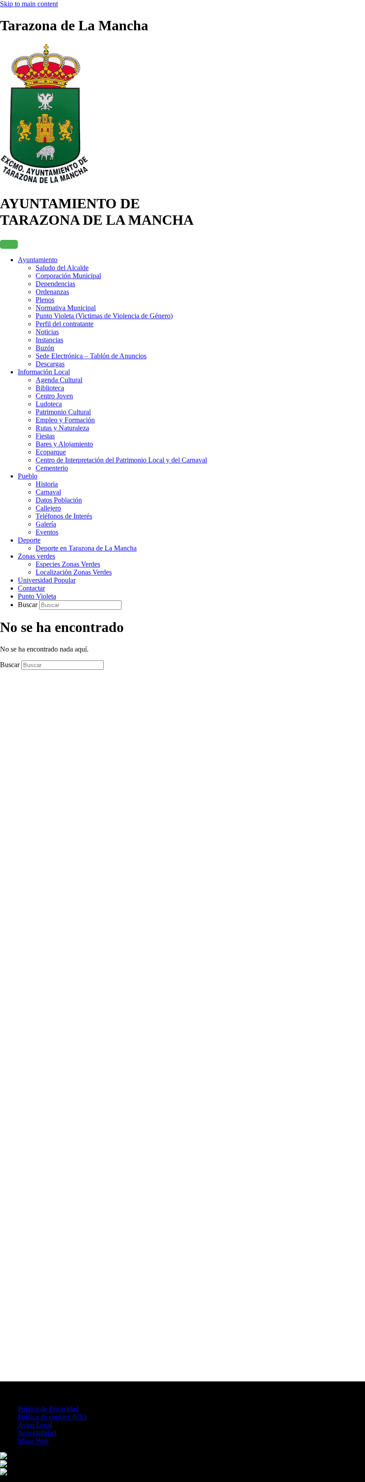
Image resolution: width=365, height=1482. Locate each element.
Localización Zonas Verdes (74, 572)
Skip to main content (29, 4)
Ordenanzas (52, 292)
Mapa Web (33, 1441)
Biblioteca (50, 388)
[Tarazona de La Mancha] (44, 182)
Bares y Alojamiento (64, 444)
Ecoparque (51, 452)
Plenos (45, 300)
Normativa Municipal (66, 308)
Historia (47, 484)
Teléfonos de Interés (64, 516)
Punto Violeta (37, 596)
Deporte (29, 540)
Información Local (44, 372)
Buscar (28, 604)
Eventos (47, 532)
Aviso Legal (35, 1425)
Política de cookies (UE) (52, 1417)
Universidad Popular (47, 580)
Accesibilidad (37, 1433)
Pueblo (27, 476)
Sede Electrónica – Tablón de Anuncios (91, 356)
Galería (46, 524)
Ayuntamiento (37, 259)
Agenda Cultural (59, 380)
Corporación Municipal (68, 275)
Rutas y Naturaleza (62, 428)
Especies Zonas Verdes (68, 564)
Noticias (47, 332)
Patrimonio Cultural (63, 412)
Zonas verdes (36, 556)
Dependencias (55, 283)
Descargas (50, 364)
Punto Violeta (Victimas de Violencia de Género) (104, 316)
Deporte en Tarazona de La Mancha (86, 548)
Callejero (48, 508)
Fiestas (45, 436)
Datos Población (59, 500)
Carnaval (48, 492)
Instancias (49, 340)
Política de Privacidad (48, 1409)
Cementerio (52, 468)
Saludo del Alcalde (62, 267)
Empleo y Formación (65, 420)
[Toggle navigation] (9, 244)
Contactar (31, 588)
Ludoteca (49, 404)
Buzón (45, 348)
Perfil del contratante (64, 324)
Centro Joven (54, 396)
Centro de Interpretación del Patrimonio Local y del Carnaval (121, 460)
